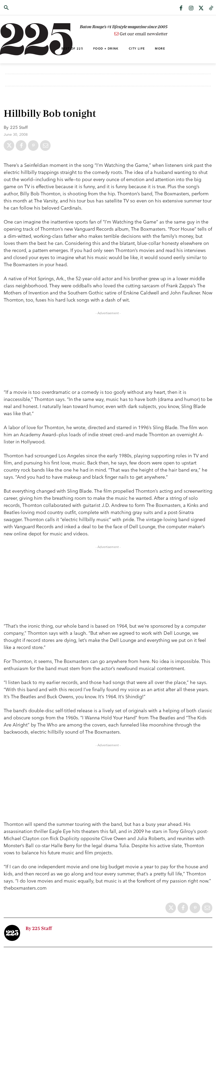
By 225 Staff (39, 928)
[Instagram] (191, 8)
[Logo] (21, 39)
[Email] (45, 145)
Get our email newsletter (143, 34)
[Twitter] (201, 8)
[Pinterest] (33, 145)
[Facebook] (181, 8)
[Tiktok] (211, 8)
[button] (21, 8)
